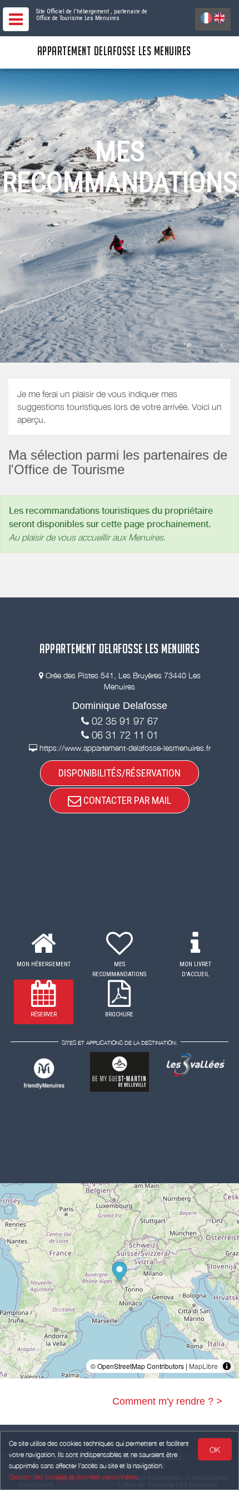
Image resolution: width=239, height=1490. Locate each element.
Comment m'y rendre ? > (167, 1401)
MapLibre (203, 1366)
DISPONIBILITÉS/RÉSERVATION (119, 773)
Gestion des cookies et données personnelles (73, 1477)
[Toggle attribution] (226, 1366)
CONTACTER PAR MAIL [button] (126, 800)
